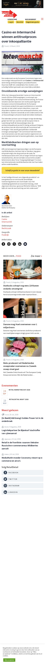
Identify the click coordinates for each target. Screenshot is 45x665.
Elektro (6, 454)
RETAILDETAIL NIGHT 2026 (18, 399)
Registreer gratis (32, 22)
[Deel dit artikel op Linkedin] (20, 244)
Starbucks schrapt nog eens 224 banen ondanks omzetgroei (21, 287)
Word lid (20, 22)
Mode (6, 427)
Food (6, 46)
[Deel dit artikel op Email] (25, 244)
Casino (4, 219)
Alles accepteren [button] (9, 660)
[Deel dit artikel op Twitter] (14, 244)
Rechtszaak (6, 228)
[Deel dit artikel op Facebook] (3, 244)
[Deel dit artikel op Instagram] (9, 244)
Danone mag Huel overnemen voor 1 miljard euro (20, 326)
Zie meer (35, 256)
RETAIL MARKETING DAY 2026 (19, 390)
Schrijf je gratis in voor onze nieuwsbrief (22, 170)
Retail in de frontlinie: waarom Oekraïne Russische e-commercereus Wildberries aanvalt (20, 445)
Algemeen (7, 439)
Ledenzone (12, 19)
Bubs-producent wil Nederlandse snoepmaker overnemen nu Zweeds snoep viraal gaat (19, 366)
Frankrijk (5, 235)
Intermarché (7, 221)
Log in (11, 22)
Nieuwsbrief (30, 19)
